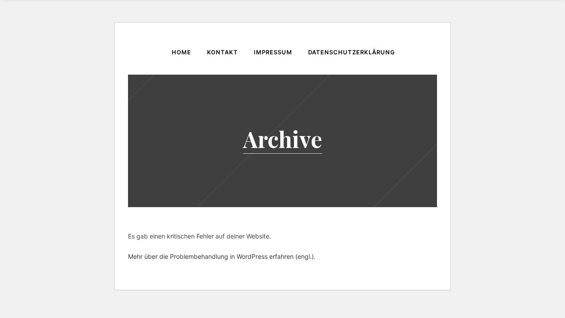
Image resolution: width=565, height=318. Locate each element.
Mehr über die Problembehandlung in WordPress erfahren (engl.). (222, 256)
